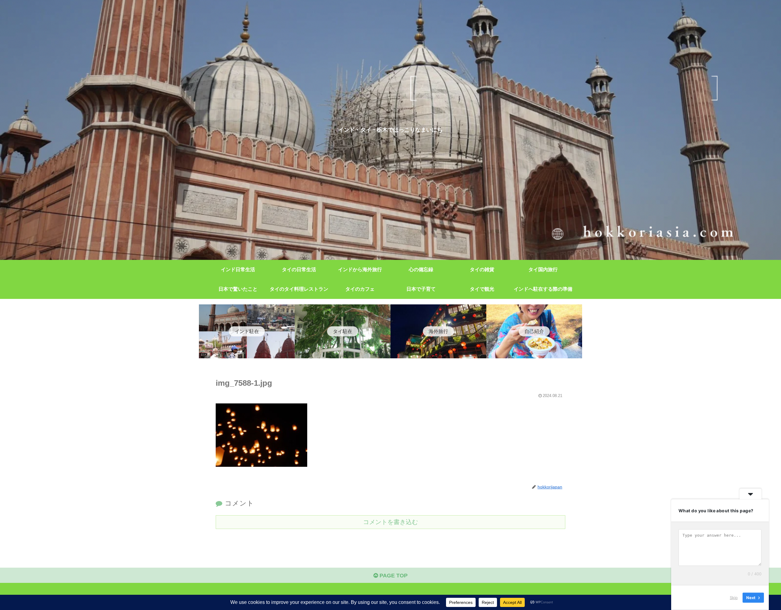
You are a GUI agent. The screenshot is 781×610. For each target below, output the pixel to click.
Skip (734, 597)
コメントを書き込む (390, 522)
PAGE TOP (393, 576)
